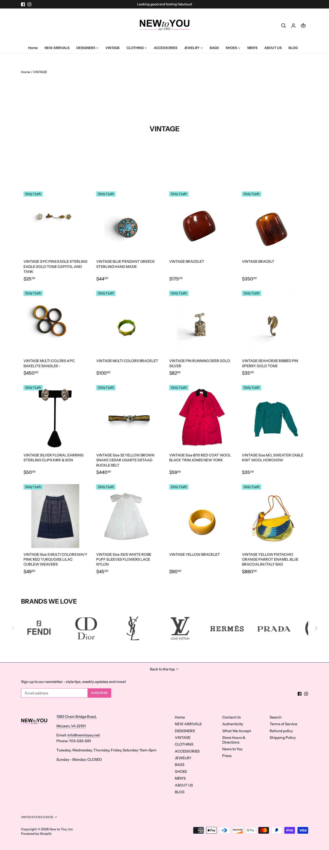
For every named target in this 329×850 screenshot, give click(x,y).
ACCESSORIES (187, 751)
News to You (232, 749)
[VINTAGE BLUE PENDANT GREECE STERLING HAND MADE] (128, 223)
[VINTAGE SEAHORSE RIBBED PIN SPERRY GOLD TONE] (274, 322)
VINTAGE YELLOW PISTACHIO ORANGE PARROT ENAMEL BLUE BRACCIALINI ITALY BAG (270, 559)
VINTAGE (182, 737)
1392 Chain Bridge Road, (76, 716)
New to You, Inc (61, 829)
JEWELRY (183, 758)
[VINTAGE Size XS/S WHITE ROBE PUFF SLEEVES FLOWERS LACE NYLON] (128, 516)
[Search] (283, 25)
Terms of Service (283, 724)
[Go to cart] (303, 25)
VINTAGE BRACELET (186, 261)
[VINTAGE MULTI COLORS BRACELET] (128, 322)
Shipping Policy (283, 737)
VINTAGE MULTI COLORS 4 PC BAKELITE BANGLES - (49, 363)
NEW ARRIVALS (188, 724)
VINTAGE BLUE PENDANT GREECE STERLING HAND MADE (125, 264)
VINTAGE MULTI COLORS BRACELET (127, 360)
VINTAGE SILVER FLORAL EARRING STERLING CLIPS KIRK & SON (53, 457)
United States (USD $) (37, 817)
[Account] (293, 25)
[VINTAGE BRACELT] (274, 223)
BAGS (179, 764)
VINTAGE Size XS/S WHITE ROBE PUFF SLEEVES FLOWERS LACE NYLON (123, 559)
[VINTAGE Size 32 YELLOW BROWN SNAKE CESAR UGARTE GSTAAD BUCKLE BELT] (128, 417)
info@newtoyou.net (83, 735)
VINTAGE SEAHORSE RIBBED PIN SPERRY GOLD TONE (270, 363)
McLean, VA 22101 (71, 726)
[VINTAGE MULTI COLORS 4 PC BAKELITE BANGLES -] (56, 322)
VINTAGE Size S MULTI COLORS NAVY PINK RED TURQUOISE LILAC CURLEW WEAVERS (55, 559)
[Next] (316, 628)
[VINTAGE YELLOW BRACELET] (201, 516)
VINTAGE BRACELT (258, 261)
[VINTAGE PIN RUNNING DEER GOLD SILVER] (201, 322)
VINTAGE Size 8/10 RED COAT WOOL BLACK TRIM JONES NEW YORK (200, 457)
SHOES (181, 771)
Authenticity (232, 724)
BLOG (179, 792)
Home (180, 717)
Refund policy (281, 731)
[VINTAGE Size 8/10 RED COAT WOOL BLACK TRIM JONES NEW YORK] (201, 417)
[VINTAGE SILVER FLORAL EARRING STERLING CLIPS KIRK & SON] (56, 417)
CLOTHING (184, 744)
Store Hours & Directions (233, 739)
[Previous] (13, 628)
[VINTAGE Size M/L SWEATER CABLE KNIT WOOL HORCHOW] (274, 417)
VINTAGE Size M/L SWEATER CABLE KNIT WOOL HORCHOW (272, 457)
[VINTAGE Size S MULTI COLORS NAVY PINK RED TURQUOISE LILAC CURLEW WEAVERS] (56, 516)
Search (276, 717)
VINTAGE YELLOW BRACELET (194, 554)
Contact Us (231, 717)
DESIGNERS (185, 731)
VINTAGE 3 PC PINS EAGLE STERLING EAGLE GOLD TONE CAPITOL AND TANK (55, 266)
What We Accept (236, 731)
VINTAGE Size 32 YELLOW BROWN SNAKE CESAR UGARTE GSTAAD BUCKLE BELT (125, 460)
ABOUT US (184, 785)
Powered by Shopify (36, 834)
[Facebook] (23, 4)
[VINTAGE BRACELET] (201, 223)
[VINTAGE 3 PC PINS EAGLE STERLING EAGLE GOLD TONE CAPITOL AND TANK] (56, 223)
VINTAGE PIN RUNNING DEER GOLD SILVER (199, 363)
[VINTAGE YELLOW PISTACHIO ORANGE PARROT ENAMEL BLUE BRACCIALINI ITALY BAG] (274, 516)
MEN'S (180, 778)
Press (227, 755)
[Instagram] (29, 4)
